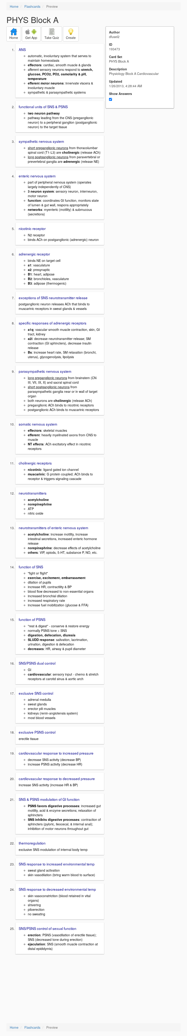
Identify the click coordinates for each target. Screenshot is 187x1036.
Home (14, 6)
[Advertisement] (142, 153)
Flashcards (32, 6)
